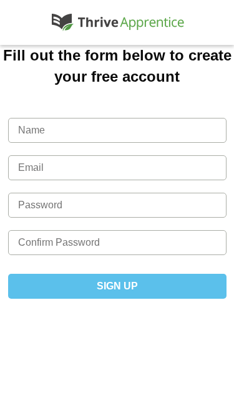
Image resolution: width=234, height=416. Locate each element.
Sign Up (117, 286)
